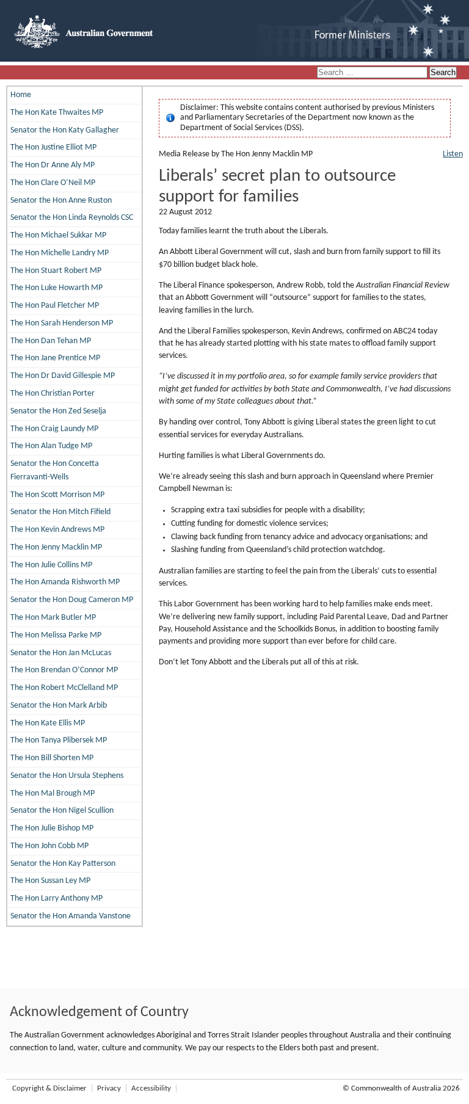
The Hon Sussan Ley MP (50, 881)
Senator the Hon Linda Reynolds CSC (71, 218)
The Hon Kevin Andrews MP (57, 530)
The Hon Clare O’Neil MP (52, 183)
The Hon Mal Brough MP (52, 793)
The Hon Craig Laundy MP (54, 429)
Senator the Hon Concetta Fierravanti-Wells (54, 470)
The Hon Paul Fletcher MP (54, 306)
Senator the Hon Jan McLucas (60, 653)
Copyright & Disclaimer (49, 1088)
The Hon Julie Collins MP (51, 565)
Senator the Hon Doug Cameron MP (71, 600)
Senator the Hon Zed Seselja (58, 411)
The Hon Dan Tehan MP (50, 341)
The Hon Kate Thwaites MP (56, 113)
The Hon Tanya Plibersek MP (58, 740)
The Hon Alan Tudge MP (51, 446)
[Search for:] (373, 73)
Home (20, 95)
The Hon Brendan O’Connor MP (64, 670)
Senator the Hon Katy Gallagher (64, 130)
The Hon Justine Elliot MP (53, 147)
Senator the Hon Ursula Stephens (66, 776)
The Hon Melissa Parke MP (55, 635)
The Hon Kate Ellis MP (47, 723)
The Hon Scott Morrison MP (57, 495)
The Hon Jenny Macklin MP (56, 547)
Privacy (109, 1088)
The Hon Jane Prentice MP (55, 358)
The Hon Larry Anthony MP (56, 898)
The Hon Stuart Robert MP (55, 271)
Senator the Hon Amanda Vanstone (70, 916)
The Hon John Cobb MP (49, 846)
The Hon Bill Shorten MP (51, 758)
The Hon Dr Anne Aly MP (52, 165)
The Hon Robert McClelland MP (64, 688)
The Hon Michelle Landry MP (59, 253)
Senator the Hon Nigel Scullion (62, 811)
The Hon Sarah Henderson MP (61, 323)
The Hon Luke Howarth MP (56, 288)
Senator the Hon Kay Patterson (62, 864)
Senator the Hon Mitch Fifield (60, 512)
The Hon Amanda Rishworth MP (65, 582)
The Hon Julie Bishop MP (51, 828)
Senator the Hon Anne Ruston (61, 201)
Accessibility (151, 1088)
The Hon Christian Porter (52, 394)
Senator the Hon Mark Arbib (58, 706)
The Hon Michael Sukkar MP (58, 235)
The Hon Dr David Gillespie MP (62, 376)
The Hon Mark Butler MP (53, 618)
